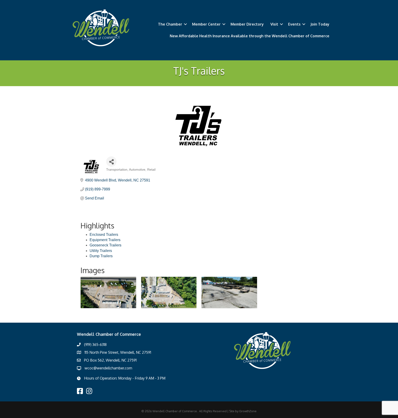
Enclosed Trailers (104, 235)
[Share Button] (111, 161)
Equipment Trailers (105, 240)
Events (294, 24)
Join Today (319, 24)
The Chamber (170, 24)
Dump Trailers (101, 256)
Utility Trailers (101, 251)
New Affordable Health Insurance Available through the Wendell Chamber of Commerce (249, 36)
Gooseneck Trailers (105, 245)
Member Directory (247, 24)
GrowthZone (248, 411)
